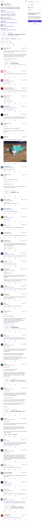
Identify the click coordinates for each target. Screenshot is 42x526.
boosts (3, 42)
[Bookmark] (19, 45)
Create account (34, 21)
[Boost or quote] (8, 45)
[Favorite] (13, 45)
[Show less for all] (26, 1)
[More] (24, 45)
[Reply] (2, 45)
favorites (12, 42)
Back (3, 1)
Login (35, 23)
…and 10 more (19, 38)
